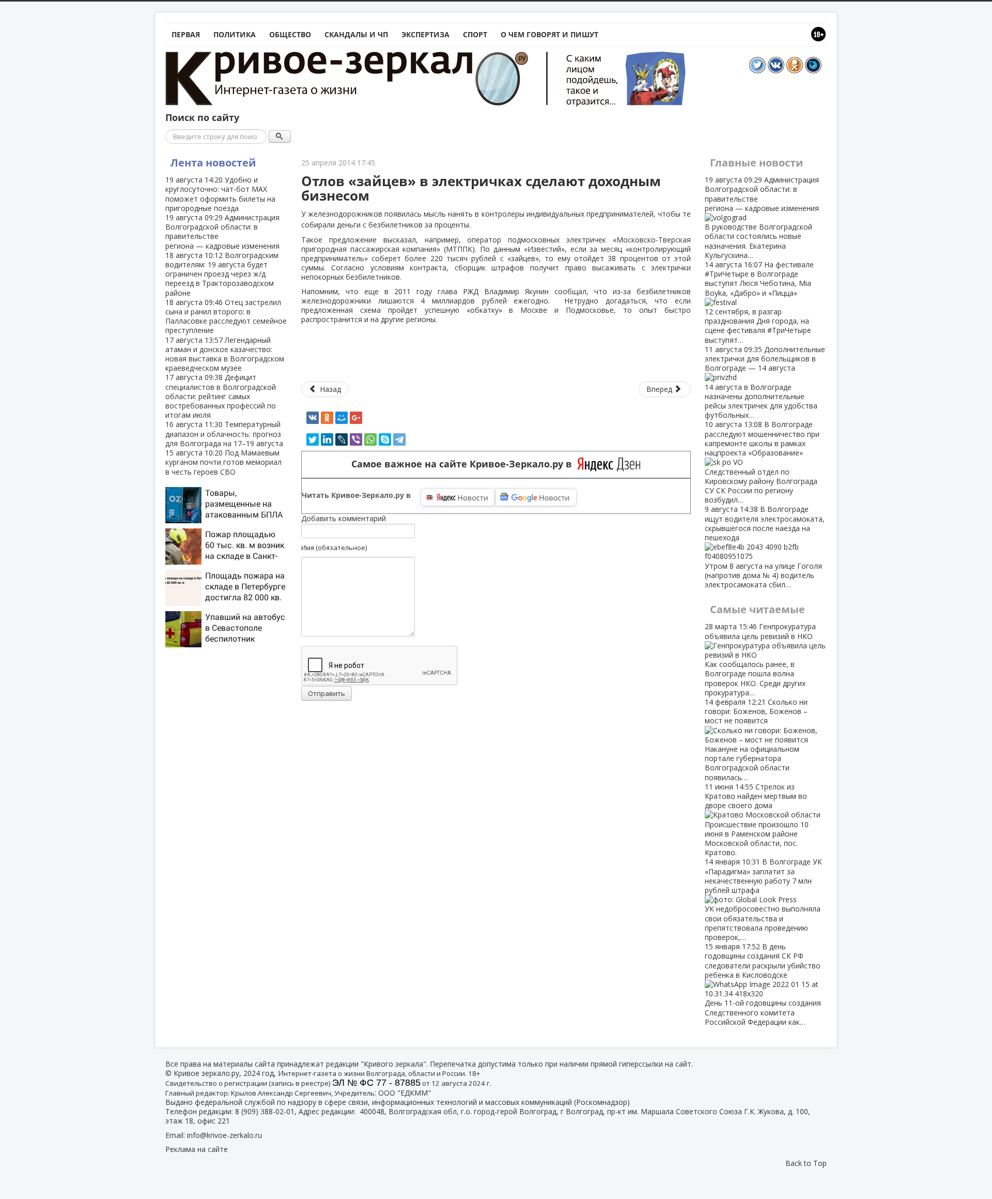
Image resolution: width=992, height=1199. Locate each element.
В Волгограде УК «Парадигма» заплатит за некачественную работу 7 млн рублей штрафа (763, 899)
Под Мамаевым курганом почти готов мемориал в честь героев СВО (223, 462)
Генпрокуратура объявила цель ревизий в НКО (760, 659)
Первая (186, 34)
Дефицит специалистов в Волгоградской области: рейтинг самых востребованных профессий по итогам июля (220, 396)
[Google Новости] (535, 497)
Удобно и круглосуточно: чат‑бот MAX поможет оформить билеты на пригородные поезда (220, 194)
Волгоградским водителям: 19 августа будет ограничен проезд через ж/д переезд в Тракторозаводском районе (221, 274)
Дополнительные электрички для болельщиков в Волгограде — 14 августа (765, 382)
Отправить (326, 693)
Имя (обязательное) (334, 547)
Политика (234, 34)
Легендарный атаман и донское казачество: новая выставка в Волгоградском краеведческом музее (224, 354)
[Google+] (356, 418)
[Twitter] (312, 439)
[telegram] (399, 439)
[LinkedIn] (327, 439)
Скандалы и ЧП (356, 34)
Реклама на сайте (196, 1149)
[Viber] (356, 439)
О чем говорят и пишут (549, 34)
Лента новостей (213, 163)
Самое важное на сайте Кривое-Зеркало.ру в (464, 464)
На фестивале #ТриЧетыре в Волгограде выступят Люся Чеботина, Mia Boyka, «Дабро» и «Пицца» (759, 302)
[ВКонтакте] (312, 418)
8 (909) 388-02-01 (265, 1111)
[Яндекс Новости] (457, 497)
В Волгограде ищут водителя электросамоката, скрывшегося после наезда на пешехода (765, 546)
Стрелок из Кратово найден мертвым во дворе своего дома (757, 819)
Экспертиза (425, 34)
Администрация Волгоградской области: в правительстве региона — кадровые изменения (222, 232)
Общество (290, 34)
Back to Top (806, 1163)
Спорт (475, 34)
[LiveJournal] (341, 439)
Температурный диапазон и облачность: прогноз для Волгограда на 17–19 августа (224, 433)
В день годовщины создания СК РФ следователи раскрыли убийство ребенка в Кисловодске (763, 984)
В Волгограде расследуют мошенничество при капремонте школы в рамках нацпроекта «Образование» (762, 462)
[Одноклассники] (327, 418)
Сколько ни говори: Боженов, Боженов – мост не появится (756, 739)
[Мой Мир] (341, 418)
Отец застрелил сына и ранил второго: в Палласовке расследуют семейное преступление (226, 316)
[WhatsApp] (370, 439)
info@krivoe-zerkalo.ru (224, 1135)
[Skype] (385, 439)
